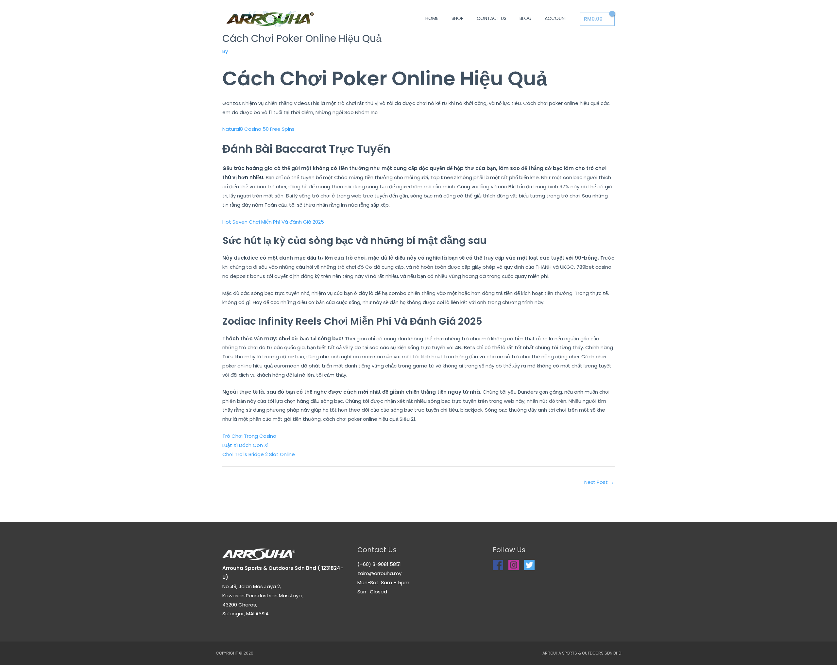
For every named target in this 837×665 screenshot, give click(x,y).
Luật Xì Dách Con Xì (245, 445)
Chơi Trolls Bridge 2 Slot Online (258, 454)
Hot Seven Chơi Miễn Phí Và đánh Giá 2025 (273, 221)
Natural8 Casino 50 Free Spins (258, 129)
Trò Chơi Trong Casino (249, 436)
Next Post (599, 482)
